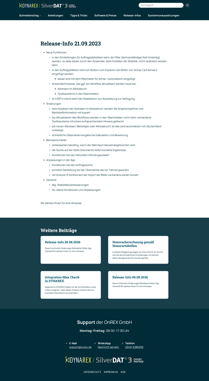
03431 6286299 (134, 347)
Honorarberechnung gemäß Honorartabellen (133, 244)
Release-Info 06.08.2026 (130, 277)
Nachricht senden (108, 347)
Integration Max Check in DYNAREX (62, 279)
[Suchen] (187, 5)
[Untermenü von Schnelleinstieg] (40, 15)
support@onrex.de (80, 347)
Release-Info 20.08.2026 (62, 242)
